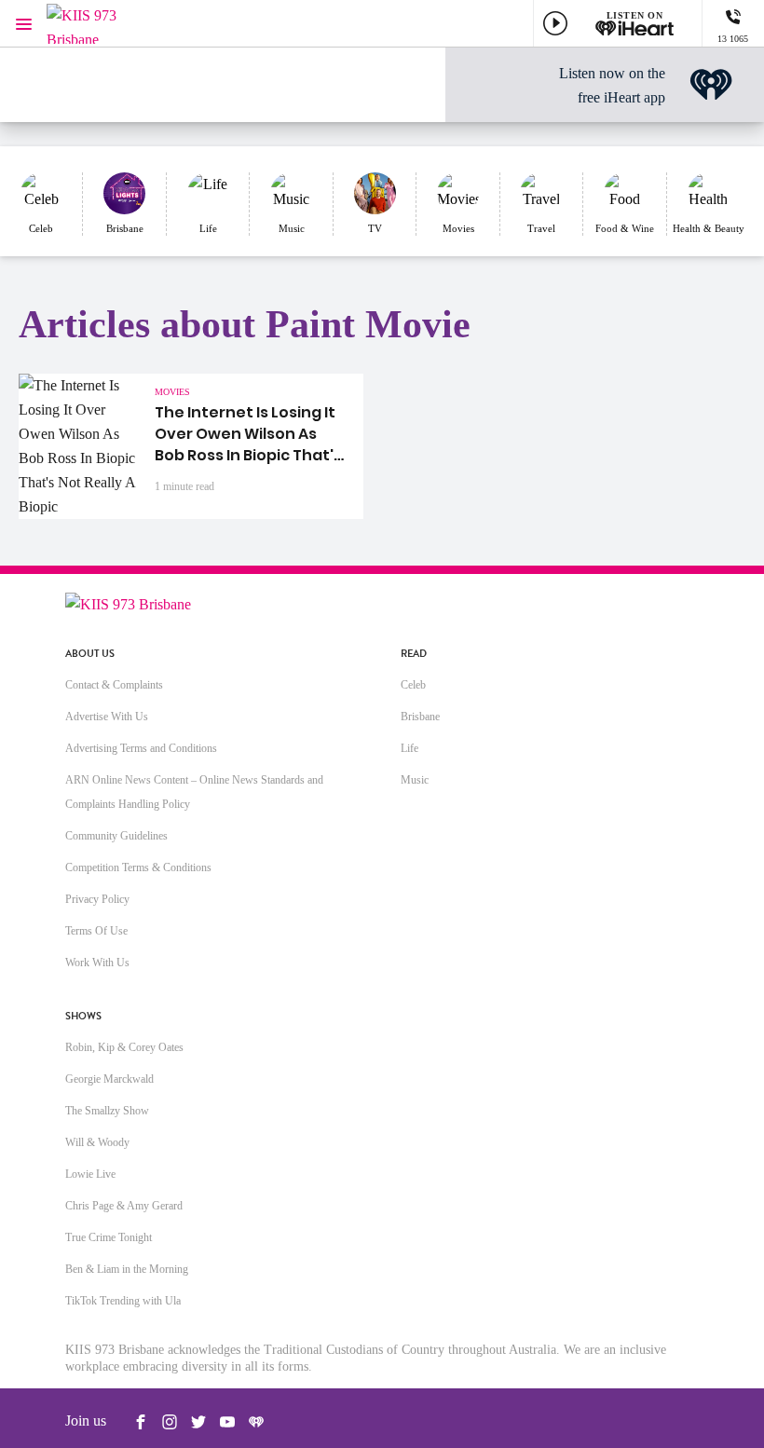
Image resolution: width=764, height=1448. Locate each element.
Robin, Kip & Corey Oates (124, 1047)
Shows (83, 1016)
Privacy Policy (97, 899)
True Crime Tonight (108, 1237)
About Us (90, 654)
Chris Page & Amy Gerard (124, 1205)
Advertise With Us (106, 716)
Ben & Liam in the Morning (126, 1269)
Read (414, 654)
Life (409, 748)
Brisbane (420, 716)
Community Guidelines (116, 835)
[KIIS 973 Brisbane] (102, 24)
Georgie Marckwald (109, 1079)
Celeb (413, 684)
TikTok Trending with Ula (123, 1300)
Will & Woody (97, 1142)
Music (415, 779)
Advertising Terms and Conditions (141, 748)
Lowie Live (90, 1174)
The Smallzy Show (107, 1110)
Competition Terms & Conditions (138, 867)
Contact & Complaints (114, 684)
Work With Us (97, 962)
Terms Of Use (96, 930)
